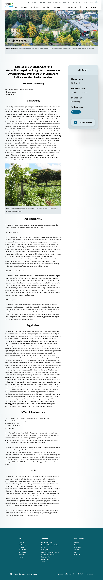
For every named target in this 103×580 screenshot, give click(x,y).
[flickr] (41, 2)
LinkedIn (77, 542)
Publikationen (57, 2)
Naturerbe (58, 7)
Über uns (83, 7)
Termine (74, 2)
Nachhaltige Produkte (48, 554)
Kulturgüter (45, 550)
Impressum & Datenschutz (66, 574)
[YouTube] (44, 2)
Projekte (46, 7)
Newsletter (66, 2)
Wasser (43, 562)
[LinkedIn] (28, 2)
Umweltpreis (71, 7)
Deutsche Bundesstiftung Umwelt (24, 574)
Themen (24, 7)
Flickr (76, 552)
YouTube (77, 554)
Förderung (35, 7)
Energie (43, 547)
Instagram (77, 547)
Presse (49, 2)
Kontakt (86, 2)
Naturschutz (45, 557)
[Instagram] (34, 2)
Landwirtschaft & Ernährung (50, 552)
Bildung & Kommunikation (50, 545)
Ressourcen (45, 559)
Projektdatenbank (11, 48)
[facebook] (31, 2)
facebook (77, 545)
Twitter (76, 550)
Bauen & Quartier (47, 542)
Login (91, 2)
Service (93, 7)
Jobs (80, 2)
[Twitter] (38, 2)
